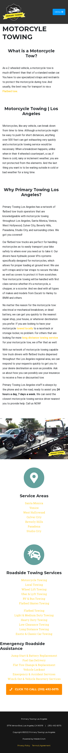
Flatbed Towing (34, 610)
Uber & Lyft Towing (34, 594)
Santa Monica (34, 503)
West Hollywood (34, 512)
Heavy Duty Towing (34, 620)
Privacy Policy (23, 745)
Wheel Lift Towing (34, 589)
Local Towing (34, 584)
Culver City (34, 517)
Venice (34, 508)
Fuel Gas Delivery (34, 660)
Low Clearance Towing (34, 624)
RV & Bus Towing (34, 598)
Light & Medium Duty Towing (34, 615)
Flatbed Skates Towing (34, 603)
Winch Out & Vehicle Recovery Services (34, 679)
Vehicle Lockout (34, 669)
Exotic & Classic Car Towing (34, 634)
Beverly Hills (34, 521)
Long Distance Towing (34, 629)
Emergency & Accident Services (34, 674)
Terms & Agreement (41, 745)
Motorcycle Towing (34, 580)
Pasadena (34, 526)
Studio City (34, 531)
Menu (58, 12)
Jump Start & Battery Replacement (34, 655)
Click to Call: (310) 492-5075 (37, 689)
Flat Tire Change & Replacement (34, 665)
